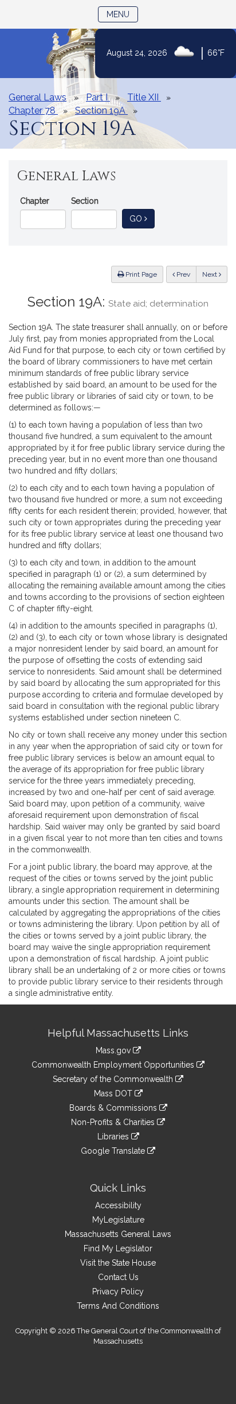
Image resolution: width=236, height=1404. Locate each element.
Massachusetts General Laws (118, 1234)
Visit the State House (118, 1262)
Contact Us (118, 1277)
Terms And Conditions (118, 1305)
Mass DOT (114, 1093)
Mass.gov (114, 1050)
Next (210, 274)
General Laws (37, 97)
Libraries (114, 1136)
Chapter (34, 200)
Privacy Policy (118, 1291)
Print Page (140, 274)
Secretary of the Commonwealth (114, 1079)
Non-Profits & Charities (114, 1122)
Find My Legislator (118, 1248)
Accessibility (118, 1205)
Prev (185, 274)
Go (142, 218)
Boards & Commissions (114, 1107)
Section (85, 200)
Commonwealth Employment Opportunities (114, 1064)
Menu (122, 14)
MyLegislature (118, 1219)
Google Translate (114, 1150)
